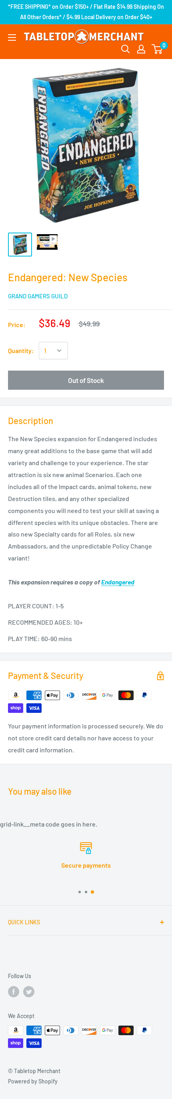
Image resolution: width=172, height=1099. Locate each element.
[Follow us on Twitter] (28, 991)
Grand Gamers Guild (38, 296)
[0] (157, 49)
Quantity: (21, 350)
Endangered (117, 582)
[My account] (141, 49)
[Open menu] (12, 37)
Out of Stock (86, 380)
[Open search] (125, 49)
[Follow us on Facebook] (13, 991)
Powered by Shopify (33, 1081)
